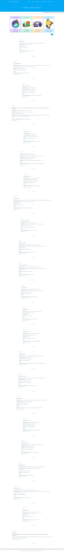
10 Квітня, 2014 (15, 197)
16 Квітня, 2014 (20, 40)
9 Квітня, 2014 (22, 219)
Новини (33, 1)
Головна (29, 1)
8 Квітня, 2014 (24, 419)
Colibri (42, 550)
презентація (26, 52)
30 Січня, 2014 (13, 531)
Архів (52, 1)
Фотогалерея (44, 1)
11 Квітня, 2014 (14, 62)
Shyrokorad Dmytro (24, 83)
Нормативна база (38, 1)
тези (16, 120)
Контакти (49, 1)
